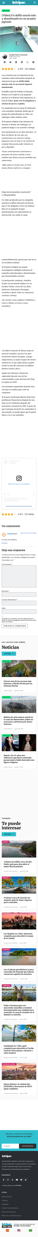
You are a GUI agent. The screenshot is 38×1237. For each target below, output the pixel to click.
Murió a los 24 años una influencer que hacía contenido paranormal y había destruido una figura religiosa (19, 758)
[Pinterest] (21, 1180)
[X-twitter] (12, 1180)
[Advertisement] (19, 237)
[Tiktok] (25, 1180)
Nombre (5, 591)
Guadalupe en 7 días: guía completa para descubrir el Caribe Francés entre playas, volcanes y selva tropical (19, 1049)
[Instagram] (8, 1180)
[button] (3, 2)
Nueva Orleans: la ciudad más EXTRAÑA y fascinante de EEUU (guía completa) (18, 1086)
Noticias (6, 10)
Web (3, 608)
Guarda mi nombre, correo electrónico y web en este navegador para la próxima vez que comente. (19, 620)
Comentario (7, 564)
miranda (10, 534)
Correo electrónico (10, 599)
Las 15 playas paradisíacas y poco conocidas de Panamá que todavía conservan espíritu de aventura (19, 971)
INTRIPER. (18, 1185)
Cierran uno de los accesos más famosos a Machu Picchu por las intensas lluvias (18, 683)
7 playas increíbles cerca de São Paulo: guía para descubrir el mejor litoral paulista (18, 864)
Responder (5, 543)
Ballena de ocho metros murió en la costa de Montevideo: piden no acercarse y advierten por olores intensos (18, 720)
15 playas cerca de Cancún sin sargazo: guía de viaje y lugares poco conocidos (18, 900)
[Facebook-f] (3, 1180)
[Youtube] (17, 1180)
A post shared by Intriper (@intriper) (19, 505)
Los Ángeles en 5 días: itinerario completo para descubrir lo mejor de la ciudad (18, 936)
